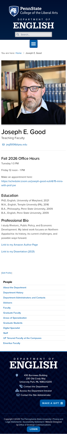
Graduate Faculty (12, 312)
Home (19, 53)
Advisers (7, 302)
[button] (34, 44)
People (7, 282)
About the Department (14, 287)
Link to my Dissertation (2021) (17, 251)
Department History (13, 292)
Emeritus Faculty (11, 343)
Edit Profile (7, 272)
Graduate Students (12, 323)
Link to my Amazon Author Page (19, 244)
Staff (5, 333)
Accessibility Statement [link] (33, 421)
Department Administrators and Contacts (24, 297)
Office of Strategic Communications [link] (35, 424)
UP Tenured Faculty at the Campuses (22, 338)
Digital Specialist (11, 328)
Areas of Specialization (15, 317)
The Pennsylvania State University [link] (35, 419)
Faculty (7, 307)
